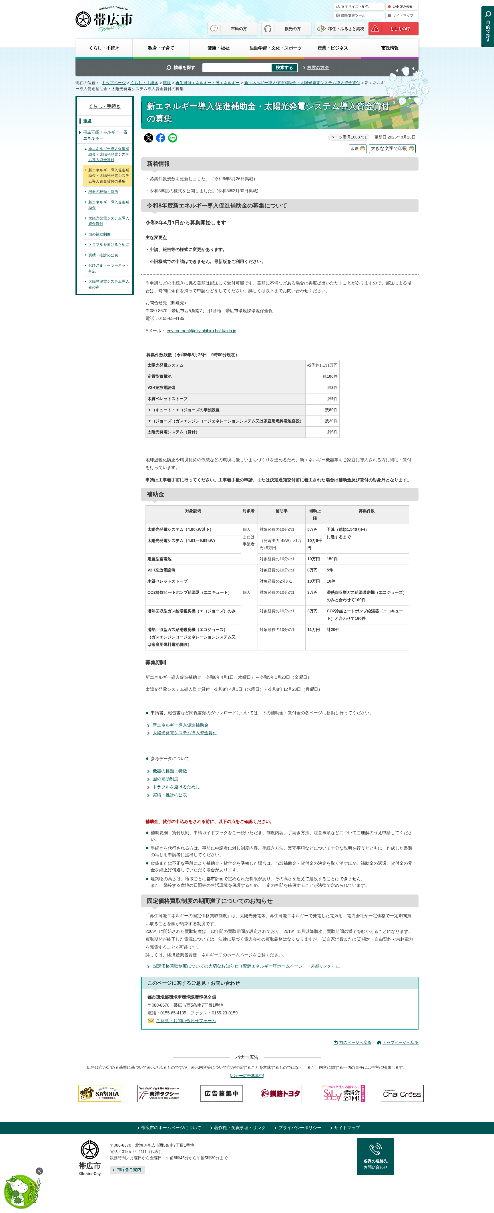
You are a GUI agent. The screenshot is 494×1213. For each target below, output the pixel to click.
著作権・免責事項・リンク (240, 1127)
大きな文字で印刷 (389, 148)
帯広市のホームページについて (171, 1127)
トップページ (114, 83)
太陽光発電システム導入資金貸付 (185, 732)
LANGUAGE (402, 7)
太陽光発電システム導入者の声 (108, 284)
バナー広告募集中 (247, 1075)
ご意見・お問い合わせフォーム (186, 1020)
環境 (167, 83)
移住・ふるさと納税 (346, 28)
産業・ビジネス (333, 47)
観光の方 (293, 28)
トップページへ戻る (401, 1042)
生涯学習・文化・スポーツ (276, 47)
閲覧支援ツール (353, 15)
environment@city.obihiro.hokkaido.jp (201, 330)
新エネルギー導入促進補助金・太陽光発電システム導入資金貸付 (302, 83)
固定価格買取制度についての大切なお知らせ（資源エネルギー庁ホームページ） (244, 965)
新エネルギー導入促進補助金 (180, 725)
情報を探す (184, 67)
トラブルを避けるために (176, 786)
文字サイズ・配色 (355, 7)
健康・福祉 (218, 47)
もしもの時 (400, 28)
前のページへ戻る (355, 1042)
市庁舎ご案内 (129, 1170)
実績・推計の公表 (170, 794)
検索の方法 (318, 67)
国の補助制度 (165, 778)
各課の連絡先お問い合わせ (376, 1164)
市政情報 (390, 47)
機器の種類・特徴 (170, 770)
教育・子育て (161, 47)
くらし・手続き (104, 47)
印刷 (354, 149)
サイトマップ (403, 15)
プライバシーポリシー (299, 1127)
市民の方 (239, 28)
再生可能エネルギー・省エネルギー (208, 83)
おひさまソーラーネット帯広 (108, 268)
